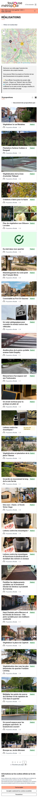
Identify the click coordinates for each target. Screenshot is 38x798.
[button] (9, 40)
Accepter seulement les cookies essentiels (19, 791)
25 (25, 764)
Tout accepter (19, 787)
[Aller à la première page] (14, 4)
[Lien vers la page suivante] (24, 762)
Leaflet (19, 62)
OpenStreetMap (26, 62)
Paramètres (19, 794)
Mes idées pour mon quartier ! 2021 (12, 10)
